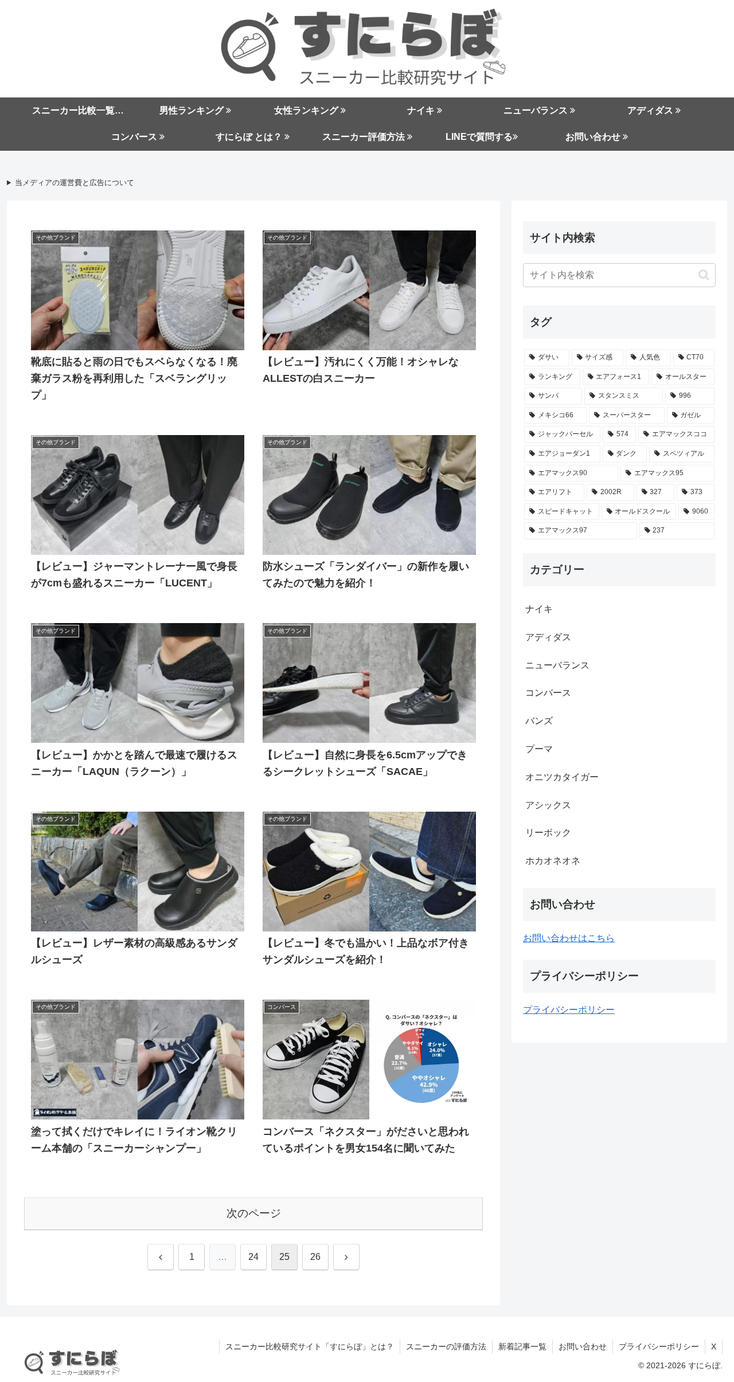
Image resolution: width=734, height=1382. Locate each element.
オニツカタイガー (562, 777)
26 (315, 1257)
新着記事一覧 (522, 1346)
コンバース (548, 693)
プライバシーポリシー (569, 1010)
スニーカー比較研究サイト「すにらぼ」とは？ (309, 1346)
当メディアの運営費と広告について (74, 183)
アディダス (548, 637)
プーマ (539, 749)
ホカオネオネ (552, 861)
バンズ (539, 721)
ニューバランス (557, 665)
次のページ (254, 1213)
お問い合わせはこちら (569, 938)
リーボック (548, 832)
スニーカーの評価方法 (446, 1346)
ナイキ (539, 609)
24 (253, 1257)
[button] (704, 274)
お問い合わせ (583, 1346)
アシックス (548, 805)
